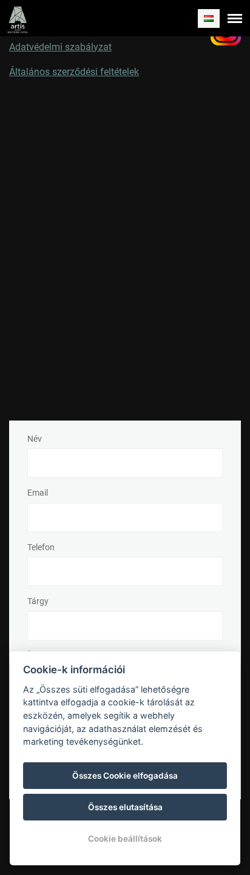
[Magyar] (209, 18)
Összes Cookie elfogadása (125, 775)
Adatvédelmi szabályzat (60, 47)
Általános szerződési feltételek (74, 72)
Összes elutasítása (125, 807)
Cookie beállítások (125, 838)
